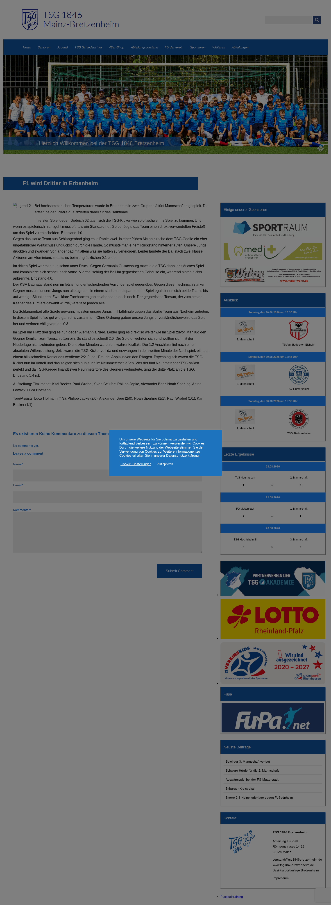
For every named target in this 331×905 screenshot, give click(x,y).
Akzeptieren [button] (165, 464)
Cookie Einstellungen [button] (135, 464)
